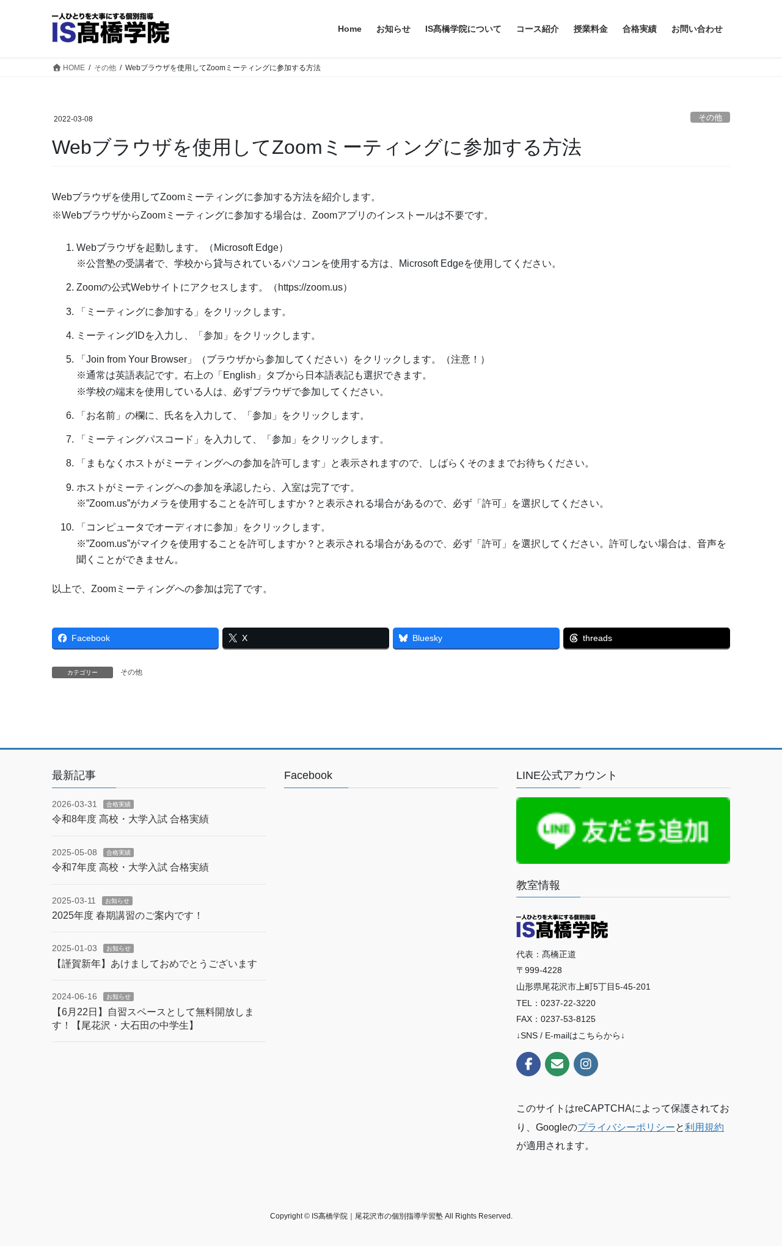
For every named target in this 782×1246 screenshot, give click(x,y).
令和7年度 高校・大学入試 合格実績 (130, 867)
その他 (710, 117)
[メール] (557, 1064)
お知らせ (117, 900)
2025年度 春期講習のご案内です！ (127, 915)
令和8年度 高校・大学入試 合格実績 (130, 819)
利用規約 (704, 1127)
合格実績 (118, 804)
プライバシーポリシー (626, 1127)
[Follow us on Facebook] (528, 1064)
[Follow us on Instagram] (586, 1064)
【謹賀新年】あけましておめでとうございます (154, 963)
